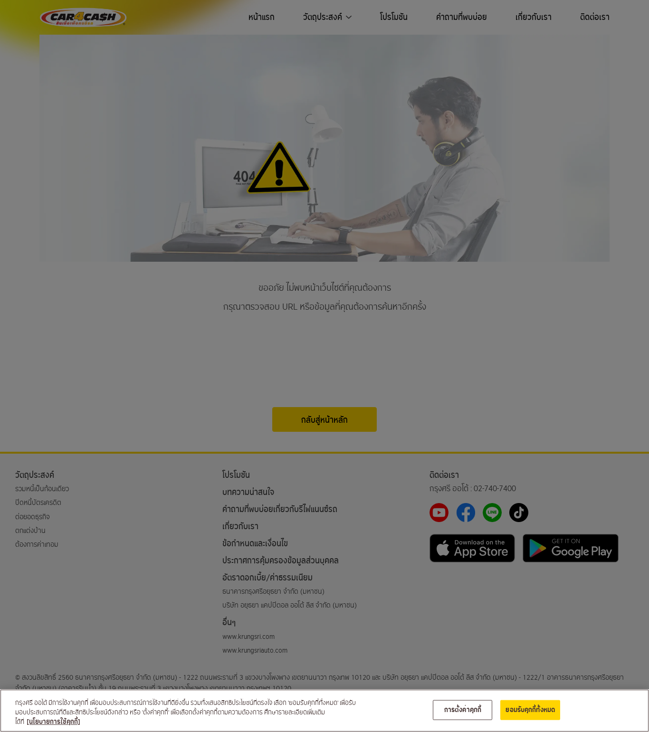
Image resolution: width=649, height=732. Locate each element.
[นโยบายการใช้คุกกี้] (53, 721)
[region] (324, 710)
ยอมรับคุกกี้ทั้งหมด (530, 709)
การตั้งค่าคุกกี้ (462, 709)
